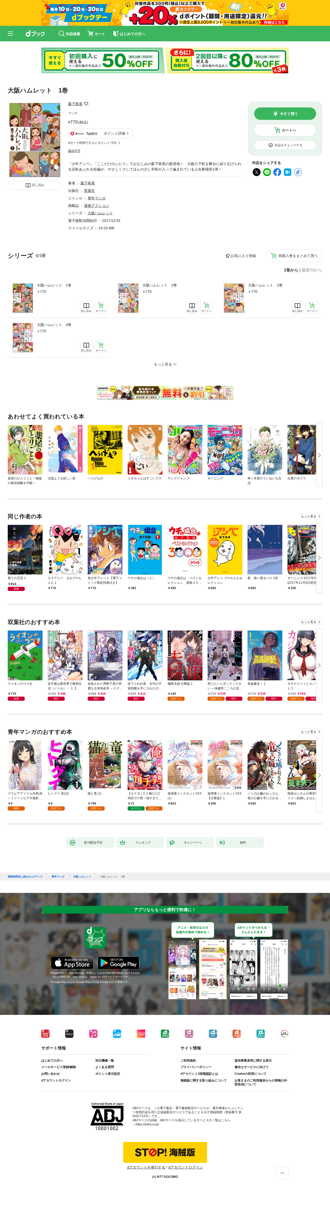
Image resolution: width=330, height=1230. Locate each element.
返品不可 (74, 151)
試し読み (38, 185)
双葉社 (89, 191)
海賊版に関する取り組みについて (203, 1080)
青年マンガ (97, 198)
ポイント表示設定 (107, 1074)
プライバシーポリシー (195, 1067)
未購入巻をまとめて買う (298, 256)
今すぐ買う (289, 114)
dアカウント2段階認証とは (199, 1074)
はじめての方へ (52, 1060)
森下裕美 (75, 104)
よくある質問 (104, 1067)
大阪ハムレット (100, 213)
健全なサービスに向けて (252, 1067)
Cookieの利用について (251, 1074)
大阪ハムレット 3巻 (265, 285)
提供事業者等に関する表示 (253, 1060)
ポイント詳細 (114, 133)
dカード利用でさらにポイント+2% (92, 143)
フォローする (86, 103)
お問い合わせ (50, 1074)
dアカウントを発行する (146, 1167)
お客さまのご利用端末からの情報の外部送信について (261, 1082)
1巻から (291, 270)
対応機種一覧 (104, 1060)
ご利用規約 (188, 1060)
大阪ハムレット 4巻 (54, 325)
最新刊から (312, 270)
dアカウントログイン (56, 1080)
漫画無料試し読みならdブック (25, 876)
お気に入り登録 (243, 256)
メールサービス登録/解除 (58, 1067)
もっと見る (308, 516)
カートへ (289, 130)
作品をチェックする (288, 145)
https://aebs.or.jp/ (147, 1124)
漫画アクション (96, 206)
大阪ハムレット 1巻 (54, 285)
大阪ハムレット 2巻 (159, 285)
